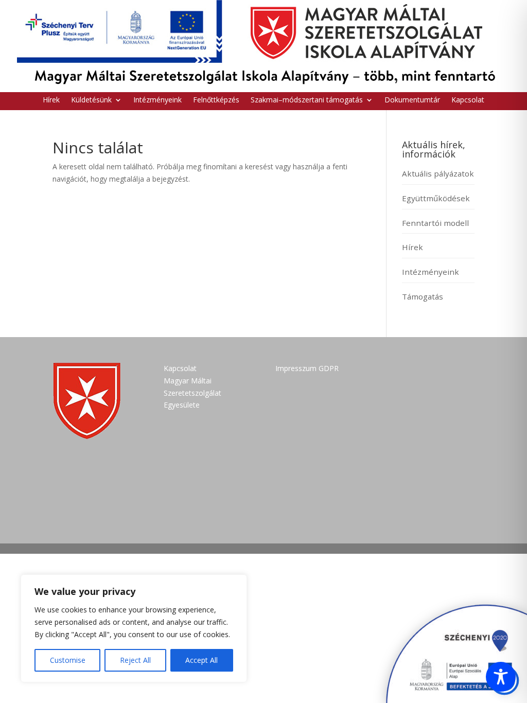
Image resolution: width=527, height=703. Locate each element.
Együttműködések (436, 198)
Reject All (135, 660)
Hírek (51, 100)
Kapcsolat (467, 100)
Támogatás (422, 296)
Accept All (201, 660)
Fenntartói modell (435, 223)
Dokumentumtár (412, 100)
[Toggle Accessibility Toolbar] (501, 677)
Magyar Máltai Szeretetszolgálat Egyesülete (192, 393)
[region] (134, 628)
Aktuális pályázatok (438, 173)
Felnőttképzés (216, 100)
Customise (67, 660)
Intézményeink (157, 100)
